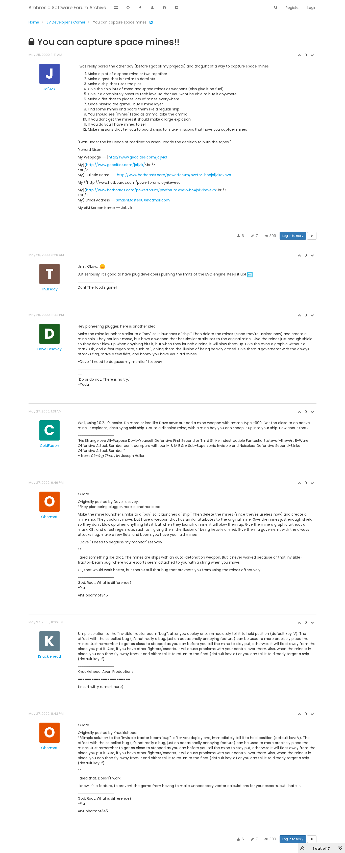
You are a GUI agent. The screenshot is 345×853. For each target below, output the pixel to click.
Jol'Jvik (49, 88)
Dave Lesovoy (49, 349)
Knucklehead (49, 656)
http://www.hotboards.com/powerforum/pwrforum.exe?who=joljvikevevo (151, 190)
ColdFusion (49, 445)
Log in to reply (292, 236)
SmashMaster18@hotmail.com (143, 200)
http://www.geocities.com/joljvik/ (138, 157)
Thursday (49, 289)
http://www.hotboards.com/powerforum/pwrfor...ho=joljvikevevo (174, 174)
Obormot (49, 516)
